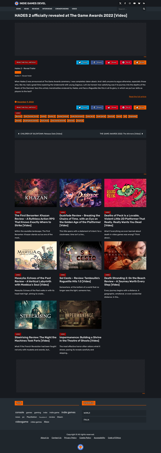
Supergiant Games (31, 121)
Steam (18, 121)
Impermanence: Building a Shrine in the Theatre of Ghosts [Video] (80, 339)
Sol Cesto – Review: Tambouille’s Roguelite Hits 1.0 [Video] (80, 279)
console (19, 412)
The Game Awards (58, 121)
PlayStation (32, 417)
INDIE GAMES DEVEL (33, 3)
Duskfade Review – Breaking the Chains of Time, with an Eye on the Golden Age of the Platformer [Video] (80, 220)
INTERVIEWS (47, 9)
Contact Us (56, 438)
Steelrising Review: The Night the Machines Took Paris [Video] (35, 339)
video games (36, 422)
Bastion (18, 116)
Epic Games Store (31, 116)
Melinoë (111, 116)
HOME (18, 9)
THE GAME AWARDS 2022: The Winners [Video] (120, 134)
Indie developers (77, 116)
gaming (37, 412)
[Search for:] (144, 9)
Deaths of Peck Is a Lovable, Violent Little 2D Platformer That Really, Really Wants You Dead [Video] (124, 220)
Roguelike (132, 116)
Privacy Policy (70, 438)
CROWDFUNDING (62, 9)
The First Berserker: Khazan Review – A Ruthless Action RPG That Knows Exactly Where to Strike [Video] (35, 220)
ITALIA (86, 420)
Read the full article (26, 62)
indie (45, 413)
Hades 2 (52, 116)
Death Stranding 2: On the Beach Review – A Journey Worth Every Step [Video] (124, 281)
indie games (68, 412)
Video (18, 113)
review (52, 417)
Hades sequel (63, 116)
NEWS (26, 9)
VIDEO (74, 9)
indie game (101, 116)
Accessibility (99, 438)
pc (125, 116)
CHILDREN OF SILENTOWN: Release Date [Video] (41, 134)
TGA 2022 (44, 121)
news (119, 116)
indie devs (90, 116)
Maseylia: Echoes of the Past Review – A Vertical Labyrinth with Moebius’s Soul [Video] (33, 281)
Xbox (46, 421)
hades (43, 116)
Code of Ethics (114, 438)
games (29, 412)
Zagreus (80, 121)
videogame (21, 421)
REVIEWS (35, 9)
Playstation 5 (43, 417)
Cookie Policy (85, 438)
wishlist (71, 121)
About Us (45, 438)
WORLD (87, 413)
